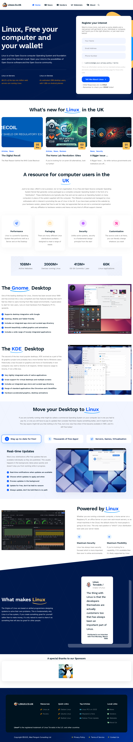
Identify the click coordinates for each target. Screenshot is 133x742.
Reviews (63, 151)
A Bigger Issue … (99, 155)
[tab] (21, 439)
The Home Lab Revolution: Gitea (63, 155)
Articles (5, 151)
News (50, 5)
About (92, 5)
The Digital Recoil (11, 155)
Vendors (63, 5)
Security (99, 151)
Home (37, 5)
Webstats (78, 5)
